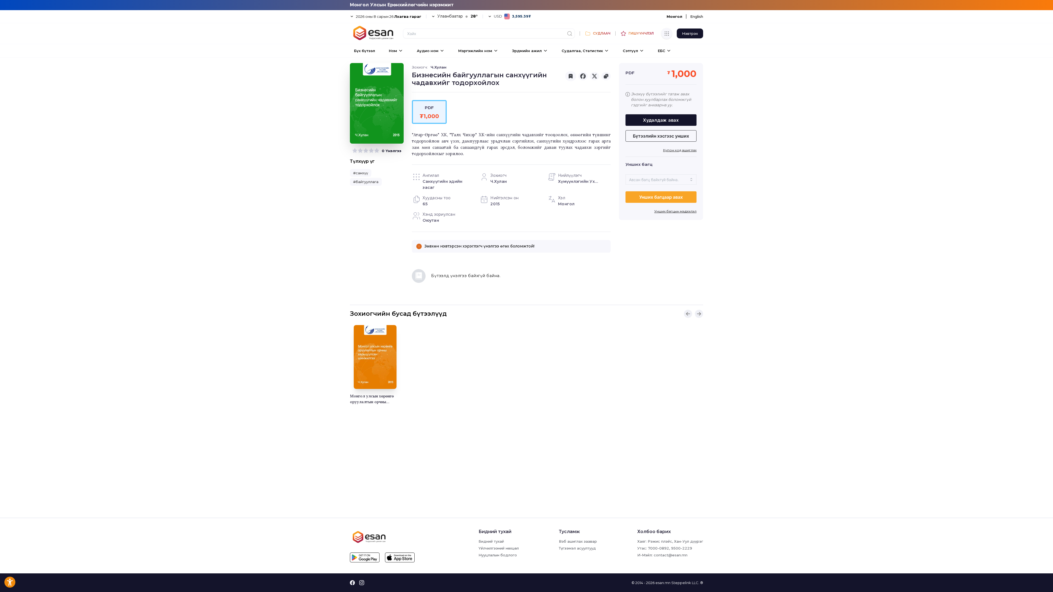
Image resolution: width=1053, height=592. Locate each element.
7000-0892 (658, 548)
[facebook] (583, 76)
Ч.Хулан (438, 67)
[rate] (355, 150)
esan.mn (662, 582)
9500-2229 (681, 548)
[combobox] (661, 179)
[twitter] (594, 76)
